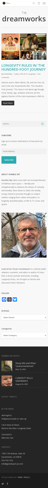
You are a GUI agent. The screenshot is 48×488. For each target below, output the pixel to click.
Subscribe (8, 160)
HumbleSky (8, 74)
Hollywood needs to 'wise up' (14, 419)
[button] (44, 3)
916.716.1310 (7, 460)
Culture (17, 74)
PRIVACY (27, 477)
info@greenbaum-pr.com (12, 464)
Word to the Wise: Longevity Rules (16, 428)
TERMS (20, 477)
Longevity (31, 74)
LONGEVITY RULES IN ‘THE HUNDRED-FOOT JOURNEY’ (23, 67)
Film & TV (23, 74)
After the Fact (7, 438)
